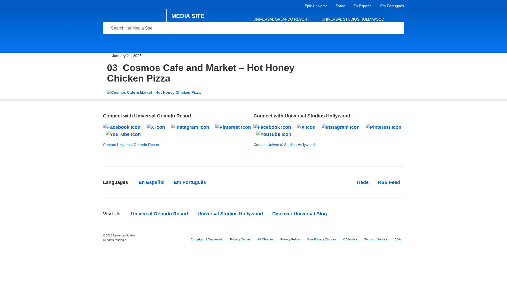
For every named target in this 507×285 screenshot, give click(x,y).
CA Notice (350, 239)
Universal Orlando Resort (281, 19)
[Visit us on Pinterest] (233, 127)
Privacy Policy (290, 239)
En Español (362, 6)
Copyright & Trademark (207, 239)
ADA (398, 239)
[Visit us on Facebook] (121, 127)
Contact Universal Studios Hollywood (284, 144)
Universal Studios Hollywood (353, 19)
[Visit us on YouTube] (123, 134)
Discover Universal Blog (299, 213)
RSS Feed (389, 182)
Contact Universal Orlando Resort (131, 144)
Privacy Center (240, 239)
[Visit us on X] (156, 127)
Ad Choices (265, 239)
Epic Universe (316, 6)
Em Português (392, 6)
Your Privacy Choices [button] (321, 239)
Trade (340, 6)
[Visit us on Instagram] (190, 127)
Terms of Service (375, 239)
